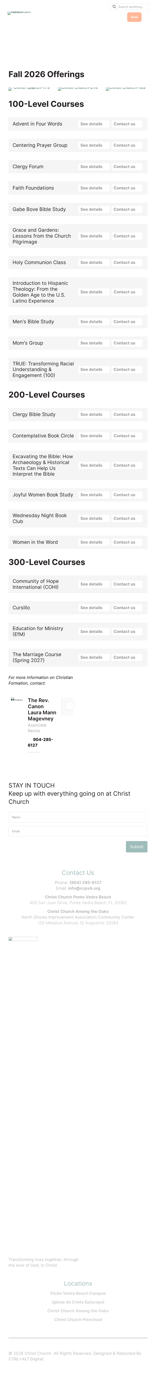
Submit (136, 846)
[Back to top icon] (136, 1383)
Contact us (125, 123)
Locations (78, 1283)
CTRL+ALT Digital (26, 1359)
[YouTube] (35, 1375)
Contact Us (78, 872)
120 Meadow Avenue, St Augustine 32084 (78, 922)
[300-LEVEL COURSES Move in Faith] (125, 89)
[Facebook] (19, 1375)
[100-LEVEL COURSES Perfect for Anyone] (30, 89)
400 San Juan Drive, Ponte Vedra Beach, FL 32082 (78, 902)
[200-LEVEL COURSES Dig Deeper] (78, 89)
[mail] (70, 705)
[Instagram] (43, 1375)
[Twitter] (27, 1375)
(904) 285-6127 (85, 882)
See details (91, 123)
